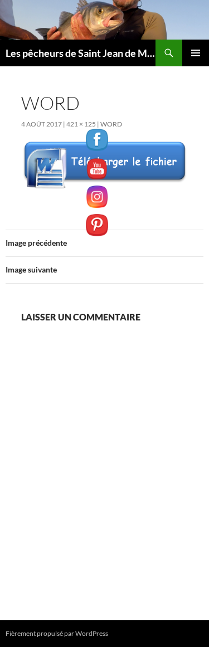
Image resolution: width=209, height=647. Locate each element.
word (111, 124)
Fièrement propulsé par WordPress (57, 633)
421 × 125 (81, 124)
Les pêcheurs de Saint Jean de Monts (80, 53)
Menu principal (195, 53)
